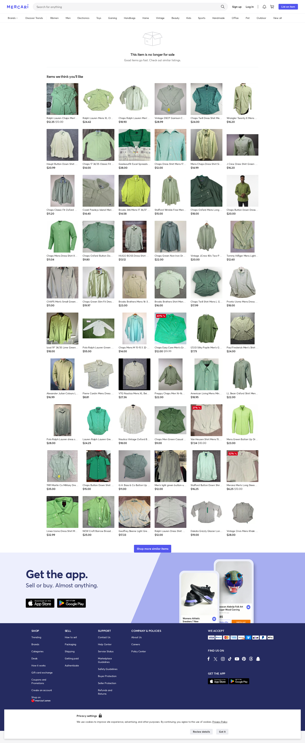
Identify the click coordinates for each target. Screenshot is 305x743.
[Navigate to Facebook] (208, 658)
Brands (35, 644)
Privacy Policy (219, 721)
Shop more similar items (152, 548)
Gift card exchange (42, 672)
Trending (36, 637)
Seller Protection (107, 683)
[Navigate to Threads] (251, 658)
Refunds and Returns (105, 691)
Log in (250, 6)
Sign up (236, 6)
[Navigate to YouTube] (236, 658)
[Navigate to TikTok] (229, 658)
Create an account (41, 690)
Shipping (69, 651)
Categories (37, 651)
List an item (288, 6)
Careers (135, 644)
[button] (264, 6)
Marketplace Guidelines (105, 660)
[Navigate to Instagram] (222, 658)
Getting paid (72, 658)
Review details (201, 731)
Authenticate (72, 665)
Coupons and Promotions (38, 681)
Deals (34, 658)
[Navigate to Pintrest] (243, 658)
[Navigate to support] (211, 638)
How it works (38, 665)
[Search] (222, 6)
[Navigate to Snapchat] (258, 658)
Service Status (105, 651)
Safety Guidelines (107, 669)
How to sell (71, 637)
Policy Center (138, 651)
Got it (222, 731)
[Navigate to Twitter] (215, 658)
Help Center (104, 644)
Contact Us (104, 637)
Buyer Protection (107, 676)
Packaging (70, 644)
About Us (136, 637)
